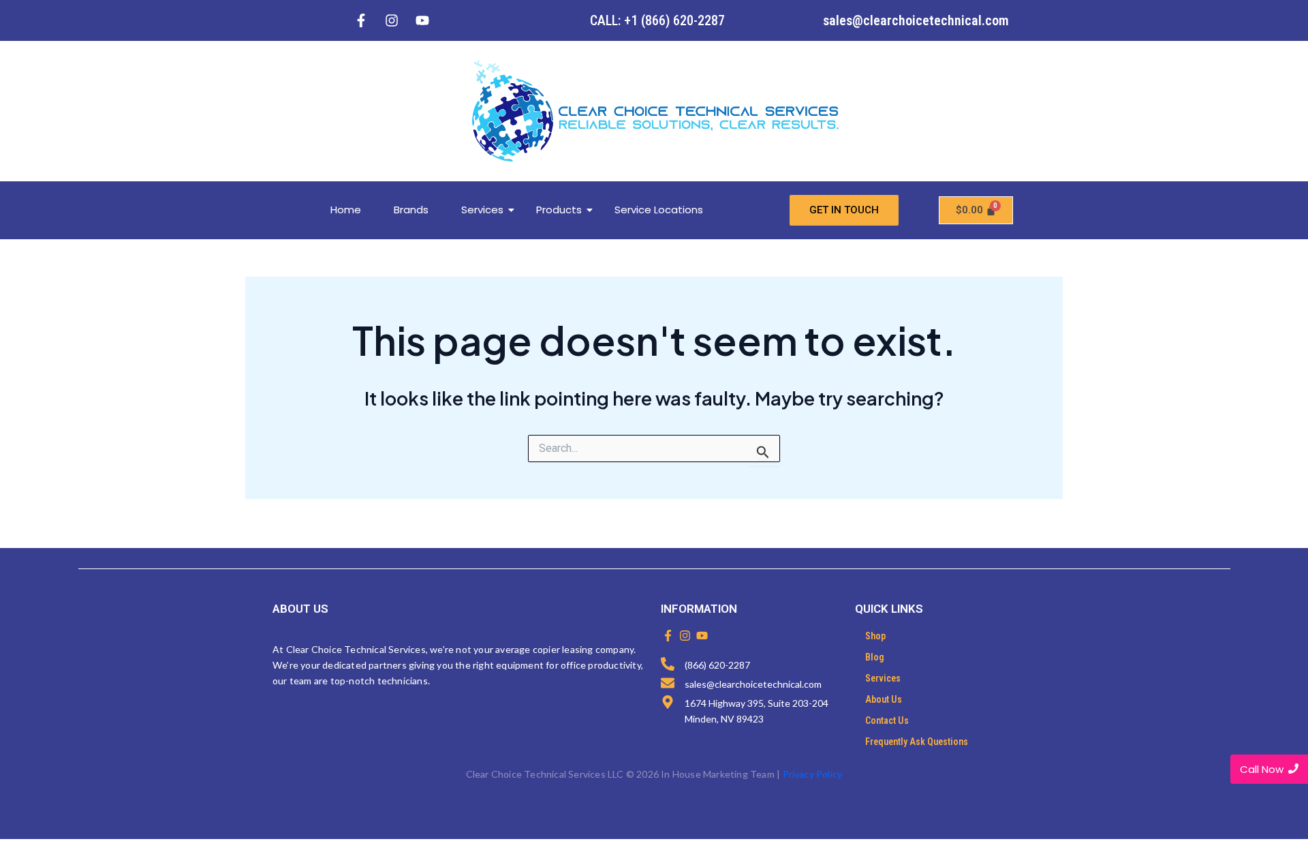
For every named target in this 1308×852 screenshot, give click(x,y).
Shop (875, 635)
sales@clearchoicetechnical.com (916, 20)
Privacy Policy (813, 774)
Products (559, 209)
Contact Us (887, 720)
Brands (411, 209)
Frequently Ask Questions (916, 741)
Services (482, 209)
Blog (874, 657)
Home (345, 209)
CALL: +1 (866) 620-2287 (657, 20)
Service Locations (658, 209)
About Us (883, 699)
